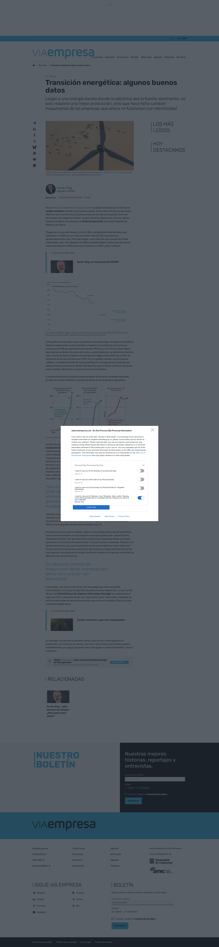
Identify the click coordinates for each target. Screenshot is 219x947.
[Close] (153, 430)
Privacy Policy (123, 516)
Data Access (109, 516)
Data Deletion (95, 516)
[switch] (141, 470)
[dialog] (109, 473)
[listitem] (109, 465)
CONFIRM (91, 507)
